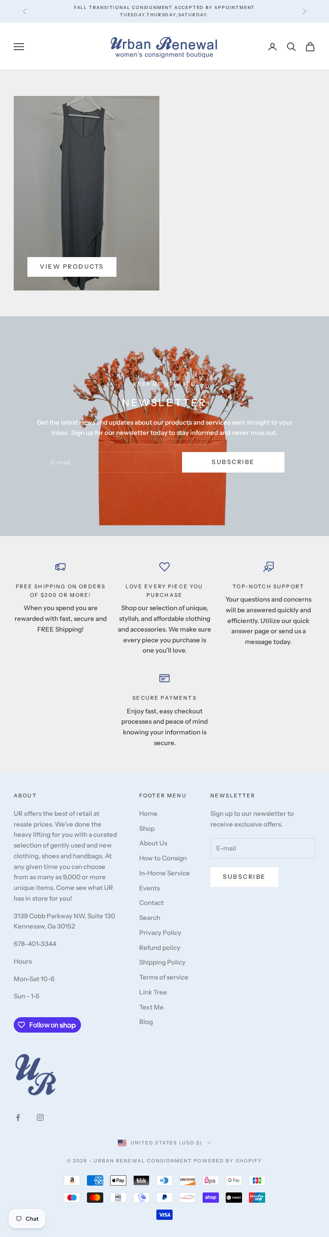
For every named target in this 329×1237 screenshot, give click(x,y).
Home (148, 813)
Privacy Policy (160, 932)
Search (149, 918)
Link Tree (153, 992)
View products (72, 266)
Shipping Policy (162, 962)
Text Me (151, 1007)
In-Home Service (164, 873)
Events (149, 888)
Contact (151, 903)
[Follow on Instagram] (40, 1117)
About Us (153, 843)
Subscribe (233, 462)
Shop (147, 828)
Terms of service (163, 977)
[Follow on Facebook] (18, 1117)
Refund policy (159, 947)
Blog (146, 1022)
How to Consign (163, 858)
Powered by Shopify (228, 1161)
